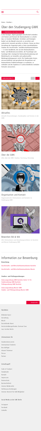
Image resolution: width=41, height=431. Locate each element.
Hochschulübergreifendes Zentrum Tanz (14, 326)
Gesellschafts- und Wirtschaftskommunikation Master (18, 269)
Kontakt (3, 375)
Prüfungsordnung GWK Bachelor (11, 284)
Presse (3, 353)
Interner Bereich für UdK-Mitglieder (12, 392)
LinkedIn (4, 410)
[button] (38, 12)
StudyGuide (34, 302)
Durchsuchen (7, 78)
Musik (3, 320)
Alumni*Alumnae (6, 350)
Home (3, 22)
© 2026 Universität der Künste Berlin (11, 418)
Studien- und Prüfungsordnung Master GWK (15, 290)
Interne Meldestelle (7, 386)
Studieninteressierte (7, 342)
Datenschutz (5, 380)
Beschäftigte (5, 347)
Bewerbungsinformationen (14, 32)
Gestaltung (4, 318)
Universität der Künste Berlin (8, 3)
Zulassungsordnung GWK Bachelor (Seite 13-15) (16, 280)
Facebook (4, 407)
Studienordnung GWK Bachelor (11, 282)
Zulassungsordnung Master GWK (11, 288)
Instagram (4, 404)
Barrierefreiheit (6, 383)
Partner (3, 356)
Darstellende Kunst (7, 323)
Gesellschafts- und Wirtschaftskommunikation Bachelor (18, 266)
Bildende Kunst (6, 315)
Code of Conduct (6, 369)
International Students (8, 345)
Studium (9, 22)
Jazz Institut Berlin (7, 329)
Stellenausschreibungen (9, 389)
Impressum (4, 377)
